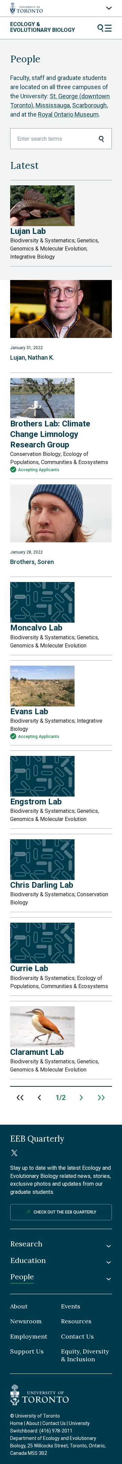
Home (16, 1423)
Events (70, 1306)
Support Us (27, 1351)
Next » (81, 1097)
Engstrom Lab (36, 801)
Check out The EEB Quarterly (65, 1212)
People (22, 1276)
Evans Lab (29, 711)
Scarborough (89, 105)
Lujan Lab (28, 231)
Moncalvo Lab (36, 628)
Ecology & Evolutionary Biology (42, 27)
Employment (28, 1336)
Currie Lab (29, 968)
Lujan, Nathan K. (32, 357)
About (18, 1306)
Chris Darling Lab (41, 885)
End (101, 1097)
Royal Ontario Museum (68, 114)
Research (26, 1243)
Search (100, 138)
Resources (76, 1321)
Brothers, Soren (32, 561)
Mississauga (53, 105)
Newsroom (26, 1321)
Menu (104, 28)
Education (28, 1260)
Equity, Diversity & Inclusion (85, 1355)
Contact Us (77, 1336)
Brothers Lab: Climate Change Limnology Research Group (50, 434)
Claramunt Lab (37, 1052)
